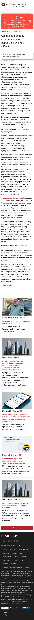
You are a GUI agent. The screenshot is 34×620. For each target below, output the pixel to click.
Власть (5, 549)
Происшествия (23, 549)
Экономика (6, 553)
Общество (13, 549)
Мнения (14, 553)
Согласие (28, 567)
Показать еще (17, 528)
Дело (21, 553)
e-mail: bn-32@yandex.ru (16, 603)
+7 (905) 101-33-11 (6, 601)
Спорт (24, 556)
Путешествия (7, 560)
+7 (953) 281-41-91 (27, 599)
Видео (15, 560)
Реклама (13, 564)
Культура (16, 556)
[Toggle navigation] (4, 11)
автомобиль (8, 285)
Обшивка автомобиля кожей (12, 198)
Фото (22, 560)
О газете (5, 564)
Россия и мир (7, 556)
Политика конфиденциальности (12, 567)
